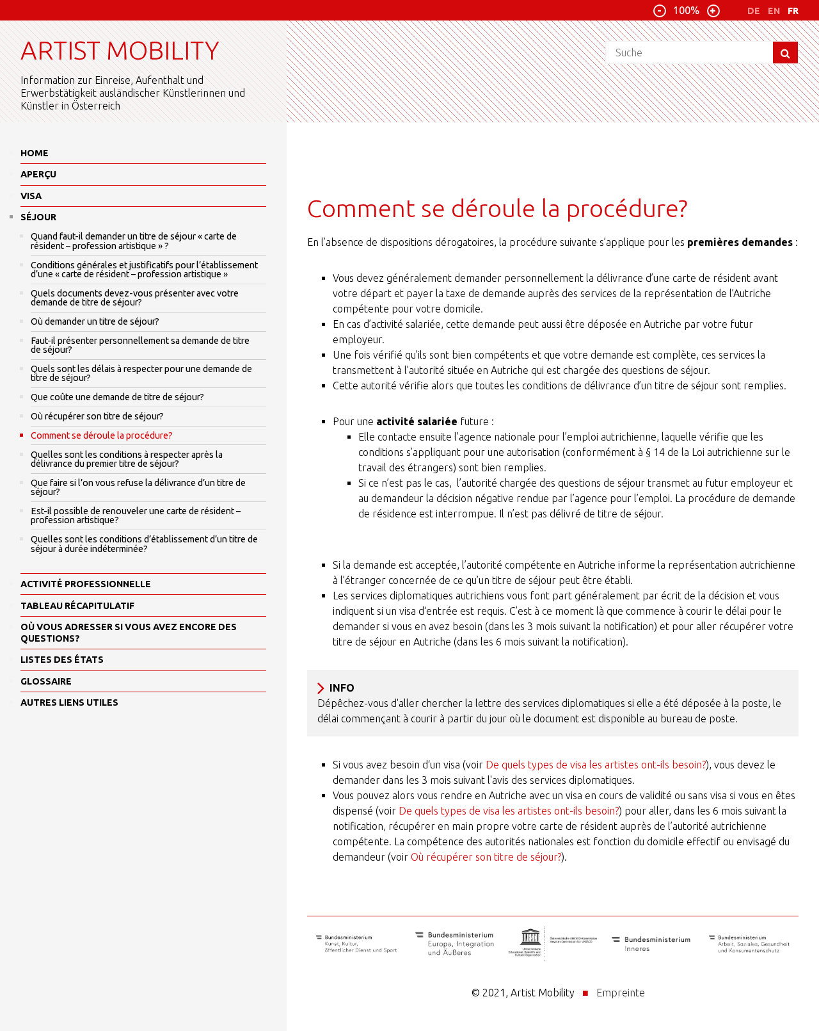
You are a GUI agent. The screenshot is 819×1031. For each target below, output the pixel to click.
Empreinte (620, 992)
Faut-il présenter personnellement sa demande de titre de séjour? (140, 345)
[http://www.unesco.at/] (553, 945)
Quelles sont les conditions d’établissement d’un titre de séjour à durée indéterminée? (144, 543)
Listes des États (62, 659)
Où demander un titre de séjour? (95, 321)
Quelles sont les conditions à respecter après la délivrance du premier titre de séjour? (127, 459)
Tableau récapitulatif (77, 606)
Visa (31, 196)
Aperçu (38, 174)
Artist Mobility (119, 50)
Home (34, 153)
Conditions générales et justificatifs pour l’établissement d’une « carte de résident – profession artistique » (144, 269)
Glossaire (46, 681)
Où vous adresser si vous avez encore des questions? (128, 633)
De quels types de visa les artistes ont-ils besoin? (596, 764)
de (753, 11)
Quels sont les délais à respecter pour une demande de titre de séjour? (141, 373)
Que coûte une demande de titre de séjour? (117, 397)
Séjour (38, 217)
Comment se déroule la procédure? (102, 435)
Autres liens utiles (69, 702)
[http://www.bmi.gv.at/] (651, 945)
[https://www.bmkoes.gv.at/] (356, 945)
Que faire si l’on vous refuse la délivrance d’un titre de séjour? (138, 487)
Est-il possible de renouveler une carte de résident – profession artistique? (136, 515)
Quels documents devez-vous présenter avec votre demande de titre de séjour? (135, 297)
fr (793, 11)
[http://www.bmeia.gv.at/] (455, 945)
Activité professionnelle (85, 584)
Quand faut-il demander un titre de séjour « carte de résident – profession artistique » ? (134, 240)
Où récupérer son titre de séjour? (97, 416)
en (774, 11)
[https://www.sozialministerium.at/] (749, 945)
